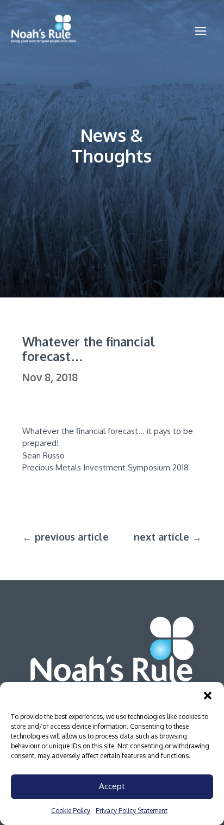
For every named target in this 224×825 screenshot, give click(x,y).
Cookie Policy (70, 811)
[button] (207, 695)
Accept (112, 786)
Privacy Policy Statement (131, 811)
